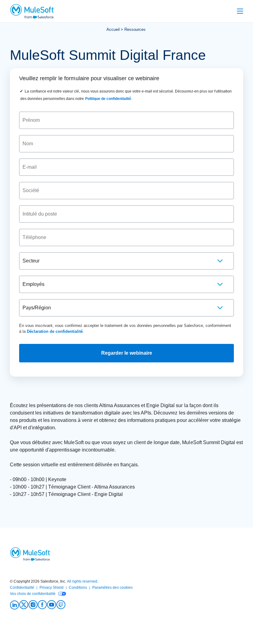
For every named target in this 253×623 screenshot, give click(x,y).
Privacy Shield (51, 587)
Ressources (135, 29)
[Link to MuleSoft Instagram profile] (33, 604)
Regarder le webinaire (126, 353)
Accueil (113, 29)
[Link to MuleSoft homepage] (32, 11)
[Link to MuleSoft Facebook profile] (42, 604)
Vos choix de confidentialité (33, 594)
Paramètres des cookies (112, 587)
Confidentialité (22, 587)
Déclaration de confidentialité (55, 331)
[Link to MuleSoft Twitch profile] (60, 604)
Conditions (78, 587)
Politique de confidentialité (108, 99)
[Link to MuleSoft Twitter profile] (23, 604)
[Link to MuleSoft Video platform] (51, 604)
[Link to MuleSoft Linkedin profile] (14, 604)
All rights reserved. (82, 581)
